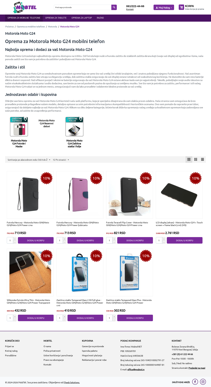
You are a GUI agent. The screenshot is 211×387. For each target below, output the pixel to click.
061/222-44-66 (135, 6)
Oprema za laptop (82, 18)
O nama (47, 346)
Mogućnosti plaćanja (92, 355)
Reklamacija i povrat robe (94, 359)
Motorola (52, 26)
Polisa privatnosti (52, 350)
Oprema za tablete (56, 18)
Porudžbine (10, 355)
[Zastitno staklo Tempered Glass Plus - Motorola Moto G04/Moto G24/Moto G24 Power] (129, 272)
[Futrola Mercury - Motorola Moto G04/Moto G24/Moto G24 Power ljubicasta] (80, 194)
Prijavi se (9, 346)
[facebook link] (196, 382)
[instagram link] (203, 382)
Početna (9, 26)
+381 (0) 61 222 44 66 (182, 354)
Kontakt (130, 9)
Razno (100, 18)
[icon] (189, 159)
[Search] (114, 7)
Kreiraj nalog (11, 350)
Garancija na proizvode (93, 346)
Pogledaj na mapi (197, 367)
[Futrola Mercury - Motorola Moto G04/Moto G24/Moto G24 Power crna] (30, 194)
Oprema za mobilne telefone (24, 18)
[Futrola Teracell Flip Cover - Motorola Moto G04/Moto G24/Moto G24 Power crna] (129, 194)
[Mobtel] (24, 7)
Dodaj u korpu (35, 240)
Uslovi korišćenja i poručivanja (58, 355)
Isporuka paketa (89, 350)
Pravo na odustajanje (54, 359)
